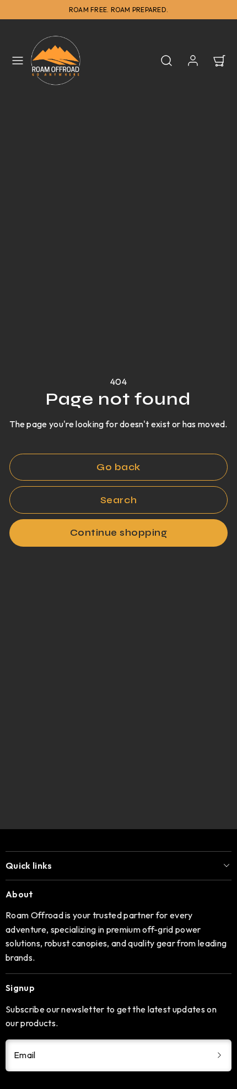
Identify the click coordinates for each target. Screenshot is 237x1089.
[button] (17, 60)
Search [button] (118, 500)
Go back (118, 467)
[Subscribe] (219, 1055)
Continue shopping (119, 532)
